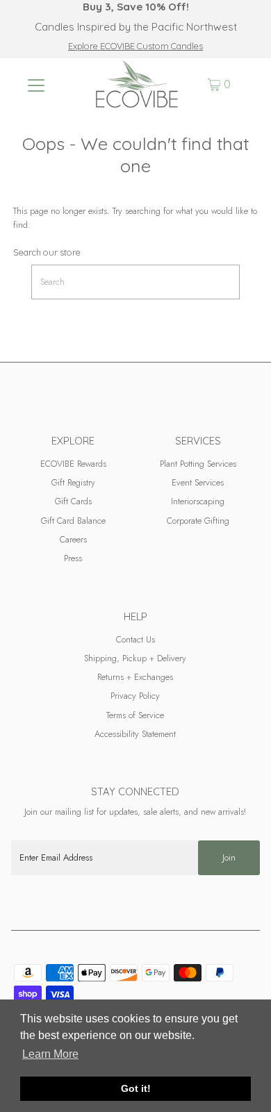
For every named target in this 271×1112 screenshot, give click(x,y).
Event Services (198, 482)
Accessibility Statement (135, 733)
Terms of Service (135, 715)
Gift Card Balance (73, 520)
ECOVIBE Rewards (73, 463)
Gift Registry (73, 482)
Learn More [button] (50, 1054)
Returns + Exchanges (135, 676)
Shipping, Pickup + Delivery (135, 658)
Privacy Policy (135, 695)
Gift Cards (73, 501)
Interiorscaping (197, 501)
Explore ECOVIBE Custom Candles (135, 45)
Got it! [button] (136, 1088)
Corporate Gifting (198, 520)
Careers (73, 539)
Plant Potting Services (198, 463)
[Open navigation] (36, 84)
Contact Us (135, 639)
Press (73, 558)
